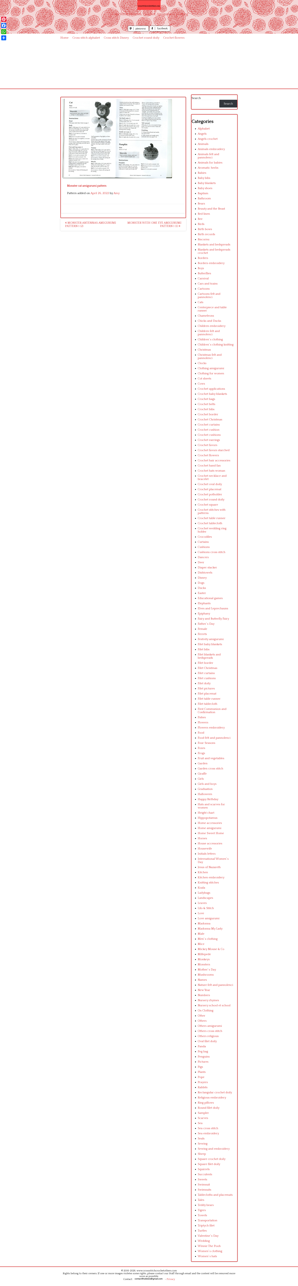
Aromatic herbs (208, 167)
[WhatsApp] (4, 32)
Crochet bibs (206, 409)
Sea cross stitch (208, 1128)
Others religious (208, 1036)
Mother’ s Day (207, 969)
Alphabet (204, 128)
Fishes (202, 717)
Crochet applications (211, 388)
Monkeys (204, 959)
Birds (201, 224)
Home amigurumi (209, 828)
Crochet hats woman (211, 470)
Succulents (205, 1174)
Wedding (204, 1241)
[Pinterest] (4, 19)
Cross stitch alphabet (86, 37)
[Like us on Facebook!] (159, 30)
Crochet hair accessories (214, 460)
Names (202, 979)
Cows (201, 383)
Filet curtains (206, 673)
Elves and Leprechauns (213, 608)
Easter (202, 593)
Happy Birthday (208, 799)
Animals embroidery (211, 149)
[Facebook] (4, 25)
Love (201, 913)
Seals (201, 1138)
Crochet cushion (208, 429)
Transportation (207, 1220)
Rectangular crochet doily (215, 1092)
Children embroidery (212, 326)
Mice (201, 944)
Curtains (203, 542)
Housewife (205, 848)
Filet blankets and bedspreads (209, 656)
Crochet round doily (146, 37)
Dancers (203, 557)
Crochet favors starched (214, 450)
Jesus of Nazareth (209, 867)
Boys (201, 268)
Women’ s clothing (210, 1251)
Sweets (202, 1179)
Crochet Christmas (210, 419)
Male (201, 933)
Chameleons (206, 315)
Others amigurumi (210, 1026)
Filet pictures (206, 688)
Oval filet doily (207, 1041)
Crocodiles (205, 536)
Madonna (204, 923)
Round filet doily (208, 1107)
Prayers (203, 1082)
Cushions (204, 547)
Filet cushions (207, 678)
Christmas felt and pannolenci (210, 356)
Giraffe (202, 773)
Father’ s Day (206, 623)
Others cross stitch (210, 1031)
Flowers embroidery (211, 727)
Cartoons (204, 288)
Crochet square (208, 504)
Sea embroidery (208, 1133)
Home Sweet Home (211, 833)
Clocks (202, 363)
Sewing (203, 1143)
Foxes (201, 748)
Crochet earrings (209, 440)
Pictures (203, 1061)
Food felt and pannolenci (214, 737)
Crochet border (208, 414)
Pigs (200, 1067)
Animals (203, 144)
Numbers (204, 995)
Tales (201, 1200)
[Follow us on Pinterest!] (138, 30)
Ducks (202, 588)
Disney (202, 577)
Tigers (202, 1210)
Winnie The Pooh (209, 1246)
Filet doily (204, 683)
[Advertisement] (149, 65)
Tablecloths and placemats (215, 1194)
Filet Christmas (207, 668)
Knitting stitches (208, 882)
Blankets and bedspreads (214, 244)
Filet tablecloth (207, 704)
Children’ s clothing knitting (216, 344)
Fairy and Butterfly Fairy (213, 618)
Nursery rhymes (208, 1000)
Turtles (202, 1230)
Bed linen (204, 213)
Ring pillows (206, 1102)
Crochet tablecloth (210, 523)
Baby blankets (207, 183)
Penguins (204, 1056)
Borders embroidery (211, 263)
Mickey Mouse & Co (211, 949)
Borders (203, 258)
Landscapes (205, 898)
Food (201, 732)
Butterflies (204, 273)
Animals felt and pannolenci (208, 156)
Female (202, 629)
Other (201, 1015)
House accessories (210, 843)
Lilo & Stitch (206, 908)
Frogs (201, 753)
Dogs (201, 583)
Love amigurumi (208, 918)
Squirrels (204, 1169)
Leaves (202, 903)
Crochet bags (206, 399)
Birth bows (205, 229)
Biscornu (203, 239)
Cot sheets (204, 378)
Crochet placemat (209, 489)
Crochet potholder (210, 494)
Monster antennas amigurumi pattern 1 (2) (90, 224)
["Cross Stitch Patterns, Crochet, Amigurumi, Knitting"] (149, 5)
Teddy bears (206, 1205)
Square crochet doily (212, 1159)
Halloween (205, 794)
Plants (202, 1072)
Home (64, 37)
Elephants (204, 603)
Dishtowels (205, 572)
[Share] (4, 38)
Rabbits (203, 1087)
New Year (204, 990)
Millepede (204, 954)
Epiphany (204, 613)
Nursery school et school (214, 1005)
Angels (202, 133)
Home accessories (210, 823)
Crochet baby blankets (212, 394)
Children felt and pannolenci (209, 332)
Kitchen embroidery (211, 877)
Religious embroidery (212, 1097)
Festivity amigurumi (211, 639)
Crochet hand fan (209, 465)
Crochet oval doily (210, 484)
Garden (203, 763)
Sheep (202, 1154)
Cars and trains (208, 283)
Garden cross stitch (210, 768)
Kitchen (203, 872)
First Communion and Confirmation (212, 710)
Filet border (205, 663)
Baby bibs (204, 178)
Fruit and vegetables (211, 758)
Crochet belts (206, 404)
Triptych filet (206, 1225)
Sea (200, 1123)
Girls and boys (207, 784)
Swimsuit (204, 1184)
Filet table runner (209, 698)
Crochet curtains (209, 424)
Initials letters (207, 853)
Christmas (204, 349)
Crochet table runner (212, 518)
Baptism (203, 193)
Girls (201, 778)
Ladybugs (204, 892)
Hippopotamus (207, 818)
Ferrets (202, 634)
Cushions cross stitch (211, 552)
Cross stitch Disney (116, 37)
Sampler (203, 1113)
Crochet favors (207, 445)
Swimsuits (204, 1189)
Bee (200, 219)
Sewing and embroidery (214, 1148)
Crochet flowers (174, 37)
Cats (200, 302)
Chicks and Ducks (209, 321)
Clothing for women (211, 373)
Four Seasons (206, 743)
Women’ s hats (207, 1256)
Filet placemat (207, 693)
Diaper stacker (207, 567)
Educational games (210, 598)
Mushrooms (206, 974)
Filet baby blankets (210, 644)
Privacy (171, 1279)
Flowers (203, 722)
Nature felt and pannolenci (215, 985)
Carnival (203, 278)
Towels (202, 1215)
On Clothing (205, 1010)
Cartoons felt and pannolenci (209, 295)
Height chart (206, 812)
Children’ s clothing (210, 339)
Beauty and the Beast (211, 208)
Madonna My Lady (210, 928)
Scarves (203, 1118)
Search (196, 98)
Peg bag (203, 1051)
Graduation (205, 789)
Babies (202, 173)
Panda (202, 1046)
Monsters (204, 964)
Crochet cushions (209, 435)
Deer (201, 562)
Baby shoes (205, 188)
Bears (201, 203)
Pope (201, 1077)
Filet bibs (204, 649)
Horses (202, 838)
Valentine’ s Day (208, 1235)
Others (202, 1020)
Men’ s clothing (208, 939)
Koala (201, 887)
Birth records (206, 234)
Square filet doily (209, 1164)
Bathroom (204, 198)
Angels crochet (208, 139)
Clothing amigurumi (211, 368)
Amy (116, 193)
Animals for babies (210, 162)
